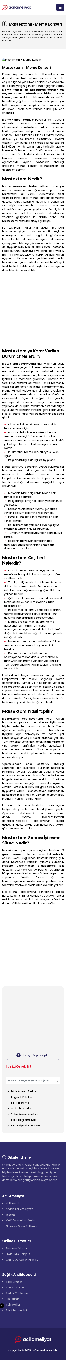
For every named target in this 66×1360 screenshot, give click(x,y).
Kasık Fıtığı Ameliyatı (23, 1120)
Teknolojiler (13, 1304)
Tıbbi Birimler (14, 1282)
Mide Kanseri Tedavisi (24, 1091)
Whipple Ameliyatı (22, 1108)
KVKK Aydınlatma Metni (20, 1220)
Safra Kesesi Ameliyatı (25, 1114)
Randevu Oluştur (16, 1248)
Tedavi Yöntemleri (17, 1293)
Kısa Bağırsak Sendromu (26, 1125)
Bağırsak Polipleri (21, 1097)
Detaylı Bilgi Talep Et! (36, 1055)
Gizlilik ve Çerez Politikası (21, 1226)
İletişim (10, 1215)
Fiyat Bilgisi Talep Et (18, 1254)
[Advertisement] (33, 309)
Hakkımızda (13, 1203)
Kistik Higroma (20, 1103)
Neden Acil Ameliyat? (19, 1209)
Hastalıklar (12, 1299)
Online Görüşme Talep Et (22, 1259)
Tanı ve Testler (15, 1287)
